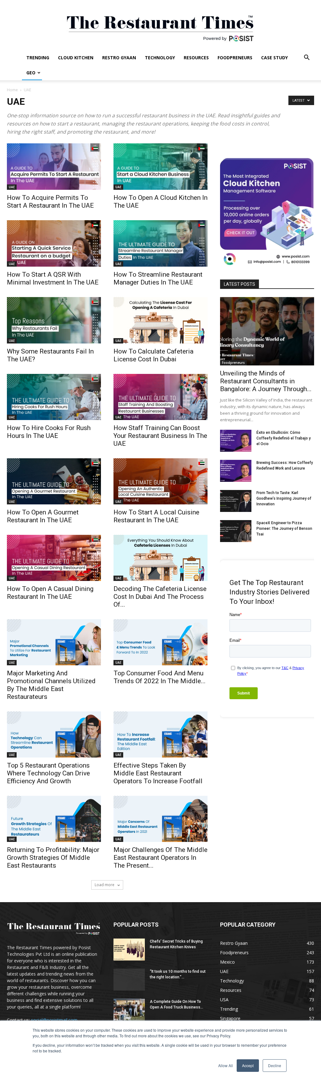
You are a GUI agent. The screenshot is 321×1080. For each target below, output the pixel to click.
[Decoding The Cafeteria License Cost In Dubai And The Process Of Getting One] (160, 558)
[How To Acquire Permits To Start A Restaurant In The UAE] (54, 166)
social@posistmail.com (54, 1020)
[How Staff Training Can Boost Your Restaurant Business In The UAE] (160, 397)
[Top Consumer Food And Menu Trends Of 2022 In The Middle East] (160, 642)
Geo (30, 73)
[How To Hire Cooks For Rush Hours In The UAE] (54, 397)
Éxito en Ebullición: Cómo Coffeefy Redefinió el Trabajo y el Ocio (283, 438)
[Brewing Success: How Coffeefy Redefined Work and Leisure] (235, 471)
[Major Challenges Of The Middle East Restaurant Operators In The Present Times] (160, 819)
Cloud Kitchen (75, 58)
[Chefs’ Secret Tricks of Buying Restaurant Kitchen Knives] (129, 949)
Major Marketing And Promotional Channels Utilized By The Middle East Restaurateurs (51, 684)
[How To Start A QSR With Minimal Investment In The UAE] (54, 243)
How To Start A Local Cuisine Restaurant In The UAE (156, 516)
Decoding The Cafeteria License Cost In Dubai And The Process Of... (160, 596)
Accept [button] (248, 1065)
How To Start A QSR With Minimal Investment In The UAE (52, 278)
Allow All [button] (225, 1065)
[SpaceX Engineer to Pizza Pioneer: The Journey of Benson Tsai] (235, 531)
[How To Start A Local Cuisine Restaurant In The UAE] (160, 481)
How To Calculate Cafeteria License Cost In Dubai (153, 355)
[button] (306, 58)
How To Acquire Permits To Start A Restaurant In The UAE (50, 201)
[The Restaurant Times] (160, 25)
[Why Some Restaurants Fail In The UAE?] (54, 320)
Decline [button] (274, 1065)
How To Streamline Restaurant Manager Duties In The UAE (158, 278)
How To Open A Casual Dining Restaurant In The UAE (50, 592)
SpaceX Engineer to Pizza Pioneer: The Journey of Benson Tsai (284, 528)
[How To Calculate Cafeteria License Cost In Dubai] (160, 320)
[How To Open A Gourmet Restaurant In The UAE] (54, 481)
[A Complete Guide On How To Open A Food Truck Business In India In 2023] (129, 1010)
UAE (12, 187)
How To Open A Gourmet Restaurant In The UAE (43, 516)
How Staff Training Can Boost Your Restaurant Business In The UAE (160, 435)
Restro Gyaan (119, 58)
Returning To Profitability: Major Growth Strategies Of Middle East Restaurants (53, 857)
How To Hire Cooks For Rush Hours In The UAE (49, 431)
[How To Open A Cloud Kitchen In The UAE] (160, 166)
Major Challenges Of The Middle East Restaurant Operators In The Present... (160, 857)
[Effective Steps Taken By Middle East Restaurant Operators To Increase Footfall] (160, 734)
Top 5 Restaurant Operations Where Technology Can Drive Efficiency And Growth (48, 773)
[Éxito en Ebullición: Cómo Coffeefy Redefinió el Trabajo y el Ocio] (235, 441)
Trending (37, 58)
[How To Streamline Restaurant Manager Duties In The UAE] (160, 243)
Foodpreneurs (235, 58)
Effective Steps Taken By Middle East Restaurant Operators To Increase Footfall (158, 773)
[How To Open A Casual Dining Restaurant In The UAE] (54, 558)
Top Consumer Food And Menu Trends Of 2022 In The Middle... (159, 677)
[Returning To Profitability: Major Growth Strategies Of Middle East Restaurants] (54, 819)
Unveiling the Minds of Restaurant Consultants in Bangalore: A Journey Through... (266, 381)
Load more (105, 884)
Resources (196, 58)
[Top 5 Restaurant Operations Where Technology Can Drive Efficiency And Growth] (54, 734)
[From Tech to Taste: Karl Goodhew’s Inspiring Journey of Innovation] (235, 501)
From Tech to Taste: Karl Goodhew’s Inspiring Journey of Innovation (283, 498)
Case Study (274, 58)
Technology (160, 58)
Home (12, 90)
